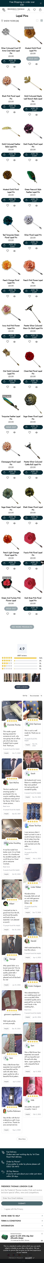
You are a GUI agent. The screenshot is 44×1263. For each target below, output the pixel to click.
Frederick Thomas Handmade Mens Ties (16, 9)
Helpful (6, 753)
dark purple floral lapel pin (33, 145)
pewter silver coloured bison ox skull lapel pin (33, 327)
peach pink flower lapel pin (33, 281)
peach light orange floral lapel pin (11, 554)
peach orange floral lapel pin (11, 281)
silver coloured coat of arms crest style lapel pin (11, 51)
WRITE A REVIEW (22, 687)
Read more (6, 806)
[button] (8, 677)
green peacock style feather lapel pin (33, 190)
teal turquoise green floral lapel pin (11, 236)
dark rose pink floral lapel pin (33, 599)
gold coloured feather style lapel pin (11, 145)
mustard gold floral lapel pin (33, 49)
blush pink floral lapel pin (11, 97)
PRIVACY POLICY (16, 1258)
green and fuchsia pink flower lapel (11, 599)
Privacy (20, 1209)
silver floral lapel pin (33, 235)
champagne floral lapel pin (11, 463)
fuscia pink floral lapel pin (33, 554)
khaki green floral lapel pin (33, 508)
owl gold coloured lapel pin (11, 372)
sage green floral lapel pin (33, 417)
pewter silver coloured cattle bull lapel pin (33, 463)
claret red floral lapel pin (33, 372)
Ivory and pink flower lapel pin (11, 327)
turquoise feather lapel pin (11, 417)
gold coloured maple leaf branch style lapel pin (33, 99)
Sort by (25, 696)
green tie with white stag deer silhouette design (22, 1239)
